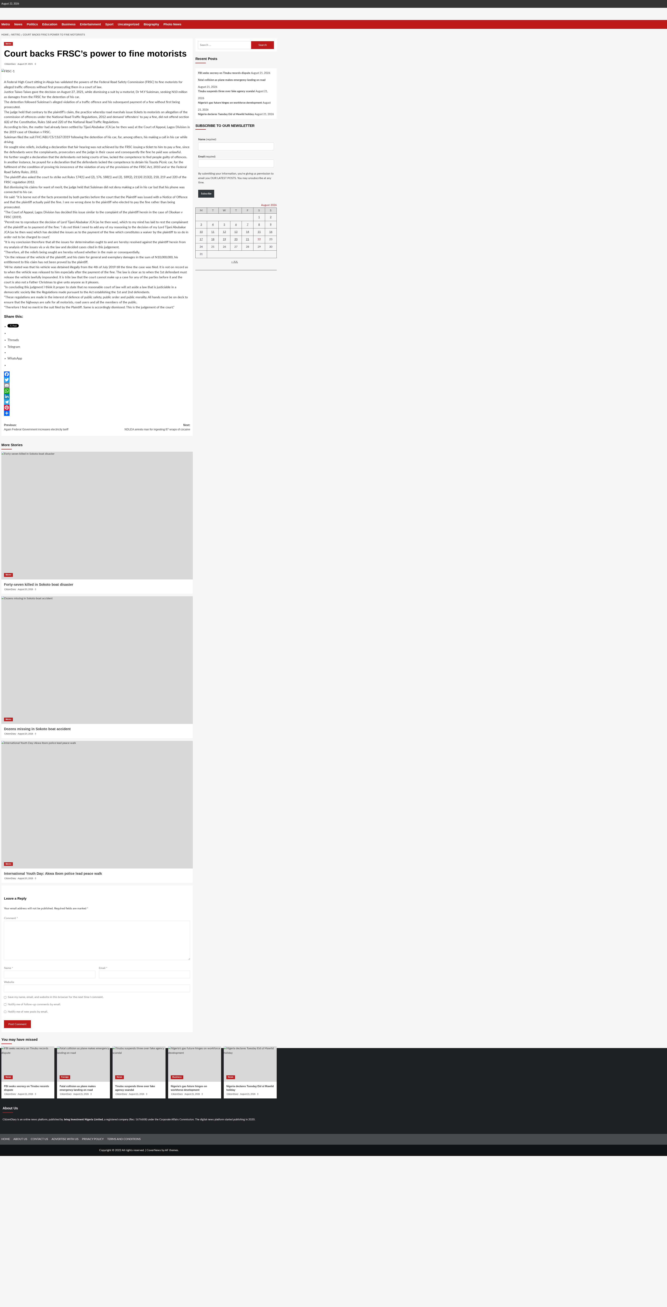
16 (270, 231)
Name (8, 968)
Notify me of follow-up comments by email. (34, 1004)
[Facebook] (97, 374)
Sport (109, 24)
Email (103, 968)
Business (69, 24)
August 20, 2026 (25, 589)
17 (201, 239)
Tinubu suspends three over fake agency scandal (226, 91)
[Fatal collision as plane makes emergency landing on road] (83, 1064)
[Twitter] (97, 380)
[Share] (97, 413)
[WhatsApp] (97, 391)
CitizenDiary (10, 64)
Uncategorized (128, 24)
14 (247, 231)
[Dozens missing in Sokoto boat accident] (97, 660)
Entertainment (90, 24)
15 (259, 231)
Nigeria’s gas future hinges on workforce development (230, 103)
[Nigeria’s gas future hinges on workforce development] (194, 1064)
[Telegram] (97, 402)
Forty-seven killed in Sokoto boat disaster (38, 584)
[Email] (97, 385)
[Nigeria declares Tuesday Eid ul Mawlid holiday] (250, 1064)
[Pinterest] (97, 407)
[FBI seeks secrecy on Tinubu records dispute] (27, 1064)
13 (235, 231)
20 (235, 239)
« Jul (234, 262)
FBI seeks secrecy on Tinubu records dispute (224, 73)
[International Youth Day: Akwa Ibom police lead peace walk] (97, 805)
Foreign (65, 1077)
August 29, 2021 (25, 64)
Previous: (36, 427)
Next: (157, 427)
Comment (11, 918)
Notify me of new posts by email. (28, 1011)
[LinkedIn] (97, 396)
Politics (32, 24)
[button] (274, 24)
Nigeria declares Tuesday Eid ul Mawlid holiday (226, 114)
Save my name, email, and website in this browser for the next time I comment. (56, 997)
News (18, 24)
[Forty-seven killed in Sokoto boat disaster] (97, 515)
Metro (5, 24)
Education (49, 24)
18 (212, 239)
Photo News (172, 24)
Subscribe (206, 193)
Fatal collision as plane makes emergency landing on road (232, 80)
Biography (151, 24)
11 (212, 231)
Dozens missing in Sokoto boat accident (37, 729)
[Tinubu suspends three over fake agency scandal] (139, 1064)
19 (224, 239)
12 (224, 231)
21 (247, 239)
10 (201, 231)
